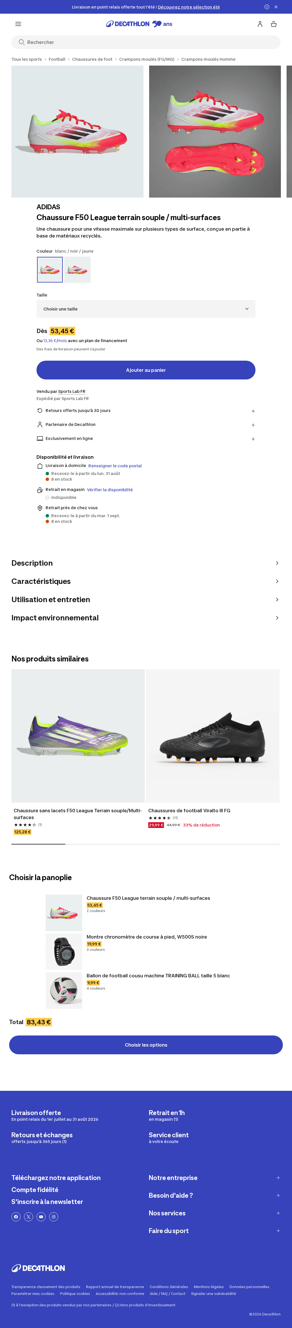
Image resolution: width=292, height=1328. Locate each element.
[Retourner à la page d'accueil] (139, 24)
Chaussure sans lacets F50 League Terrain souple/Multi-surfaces (78, 814)
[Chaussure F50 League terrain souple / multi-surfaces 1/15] (77, 132)
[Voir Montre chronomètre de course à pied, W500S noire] (64, 951)
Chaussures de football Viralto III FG (189, 810)
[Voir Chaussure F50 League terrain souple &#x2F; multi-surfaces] (64, 913)
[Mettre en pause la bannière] (266, 6)
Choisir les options (146, 1045)
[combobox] (146, 309)
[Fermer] (276, 6)
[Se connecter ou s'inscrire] (260, 24)
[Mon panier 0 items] (274, 24)
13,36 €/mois (55, 340)
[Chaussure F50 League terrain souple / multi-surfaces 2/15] (215, 132)
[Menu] (18, 24)
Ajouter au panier (146, 370)
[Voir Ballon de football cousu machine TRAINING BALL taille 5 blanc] (64, 990)
